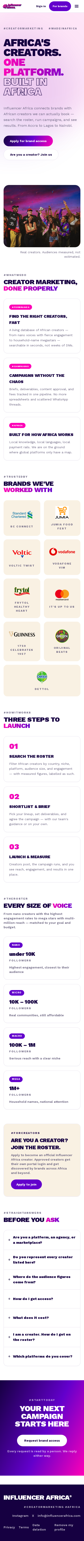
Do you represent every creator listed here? (40, 1259)
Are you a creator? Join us (31, 154)
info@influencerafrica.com (59, 1515)
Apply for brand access (28, 141)
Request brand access (42, 1440)
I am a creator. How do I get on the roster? (39, 1337)
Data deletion (39, 1527)
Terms (24, 1527)
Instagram (20, 1515)
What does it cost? (28, 1318)
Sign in (41, 6)
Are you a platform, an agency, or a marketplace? (41, 1240)
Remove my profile (63, 1527)
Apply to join (26, 1184)
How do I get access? (30, 1299)
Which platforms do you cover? (40, 1356)
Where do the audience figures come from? (39, 1279)
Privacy (9, 1527)
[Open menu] (76, 6)
